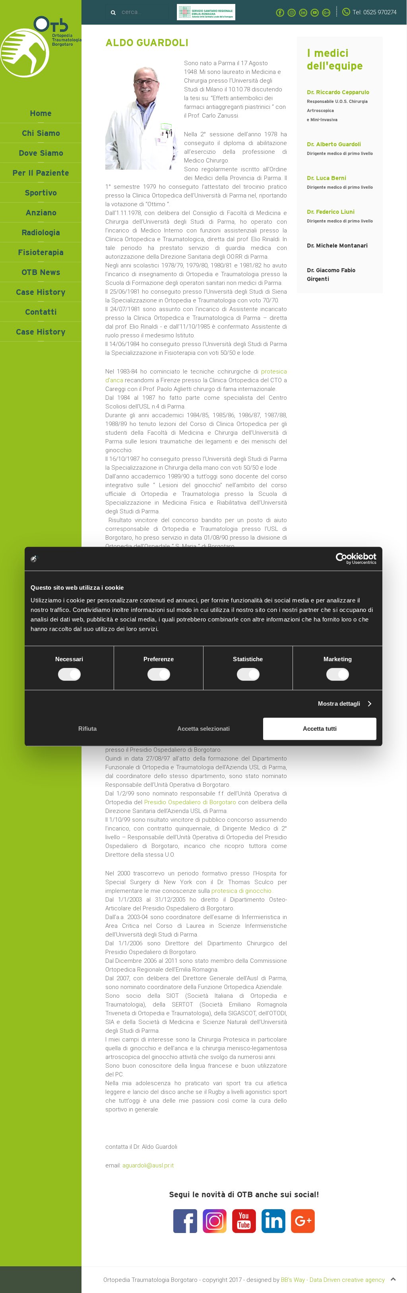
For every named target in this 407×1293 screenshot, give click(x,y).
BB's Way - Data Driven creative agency (333, 1279)
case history (41, 332)
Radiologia (40, 232)
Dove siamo (41, 153)
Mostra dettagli (339, 703)
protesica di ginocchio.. (242, 890)
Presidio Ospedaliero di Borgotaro (190, 802)
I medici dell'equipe (335, 59)
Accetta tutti (320, 728)
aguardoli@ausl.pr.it (148, 1165)
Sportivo (41, 192)
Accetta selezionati (203, 728)
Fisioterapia (41, 252)
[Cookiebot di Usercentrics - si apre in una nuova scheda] (341, 559)
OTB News (40, 272)
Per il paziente (40, 173)
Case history (41, 292)
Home (41, 113)
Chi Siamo (41, 133)
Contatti (41, 312)
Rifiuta (87, 728)
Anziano (40, 212)
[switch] (158, 674)
